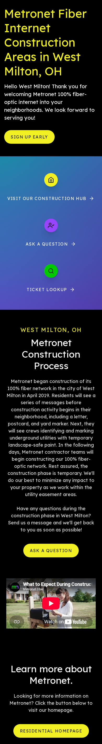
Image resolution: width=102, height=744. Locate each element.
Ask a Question (47, 244)
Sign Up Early (29, 137)
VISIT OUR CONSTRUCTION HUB (46, 198)
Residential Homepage (51, 731)
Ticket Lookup (47, 289)
